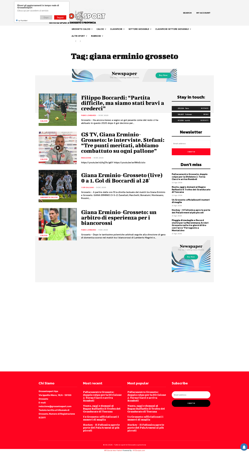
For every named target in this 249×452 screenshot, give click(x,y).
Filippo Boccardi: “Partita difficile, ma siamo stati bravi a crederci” (122, 103)
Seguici (60, 17)
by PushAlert (22, 20)
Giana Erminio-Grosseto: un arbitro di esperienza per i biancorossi (118, 217)
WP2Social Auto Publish (113, 450)
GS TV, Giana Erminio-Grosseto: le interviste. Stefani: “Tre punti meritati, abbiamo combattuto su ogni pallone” (122, 142)
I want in (191, 151)
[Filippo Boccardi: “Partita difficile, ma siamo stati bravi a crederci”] (58, 110)
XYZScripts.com (139, 450)
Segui (206, 114)
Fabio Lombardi (88, 115)
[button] (187, 12)
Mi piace (204, 108)
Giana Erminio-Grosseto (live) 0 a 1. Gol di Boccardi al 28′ (121, 178)
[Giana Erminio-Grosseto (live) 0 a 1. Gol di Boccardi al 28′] (58, 186)
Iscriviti (204, 120)
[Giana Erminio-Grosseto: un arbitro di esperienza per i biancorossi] (58, 224)
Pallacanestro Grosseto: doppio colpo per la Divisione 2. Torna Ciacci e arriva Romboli (189, 176)
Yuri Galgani (87, 187)
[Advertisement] (86, 326)
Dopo (46, 17)
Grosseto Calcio (49, 197)
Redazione (86, 157)
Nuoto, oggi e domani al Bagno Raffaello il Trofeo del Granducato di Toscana (191, 189)
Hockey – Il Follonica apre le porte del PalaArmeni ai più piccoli (191, 211)
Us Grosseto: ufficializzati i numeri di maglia (191, 201)
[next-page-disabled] (80, 41)
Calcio (43, 121)
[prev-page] (76, 41)
